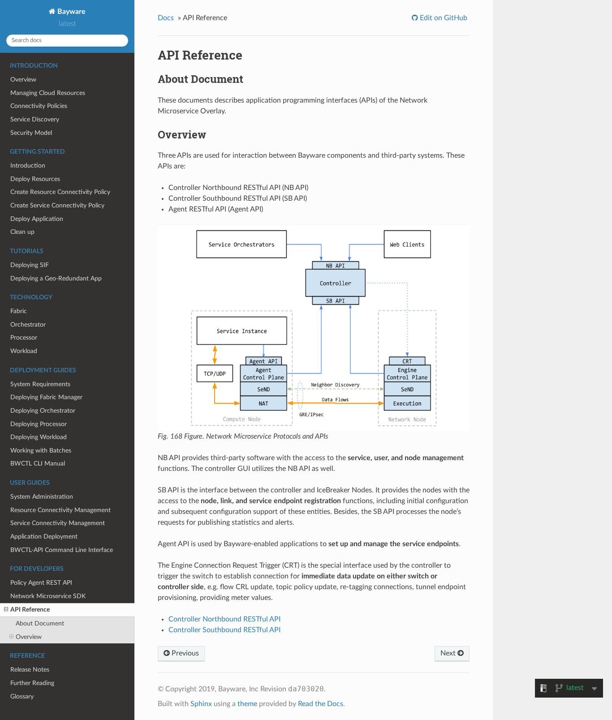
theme (247, 703)
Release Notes (29, 669)
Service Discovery (34, 119)
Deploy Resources (35, 179)
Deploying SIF (29, 265)
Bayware (71, 11)
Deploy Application (36, 219)
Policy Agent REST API (41, 582)
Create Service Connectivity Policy (57, 205)
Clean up (22, 232)
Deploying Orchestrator (42, 410)
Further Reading (32, 683)
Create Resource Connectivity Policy (60, 192)
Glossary (22, 696)
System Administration (41, 496)
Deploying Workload (38, 437)
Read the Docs (320, 703)
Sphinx (201, 703)
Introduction (27, 165)
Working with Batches (40, 450)
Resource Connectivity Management (60, 510)
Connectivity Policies (38, 106)
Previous (184, 653)
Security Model (31, 132)
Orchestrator (28, 324)
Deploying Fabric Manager (46, 397)
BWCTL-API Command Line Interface (61, 550)
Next (448, 653)
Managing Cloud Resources (47, 93)
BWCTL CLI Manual (37, 463)
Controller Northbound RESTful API (224, 619)
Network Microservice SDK (48, 596)
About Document (40, 623)
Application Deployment (44, 536)
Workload (23, 351)
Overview (23, 79)
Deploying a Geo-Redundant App (56, 278)
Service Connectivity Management (57, 523)
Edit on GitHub (442, 18)
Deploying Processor (38, 424)
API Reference (30, 609)
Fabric (18, 311)
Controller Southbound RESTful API (224, 630)
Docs (166, 18)
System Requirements (40, 384)
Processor (23, 337)
